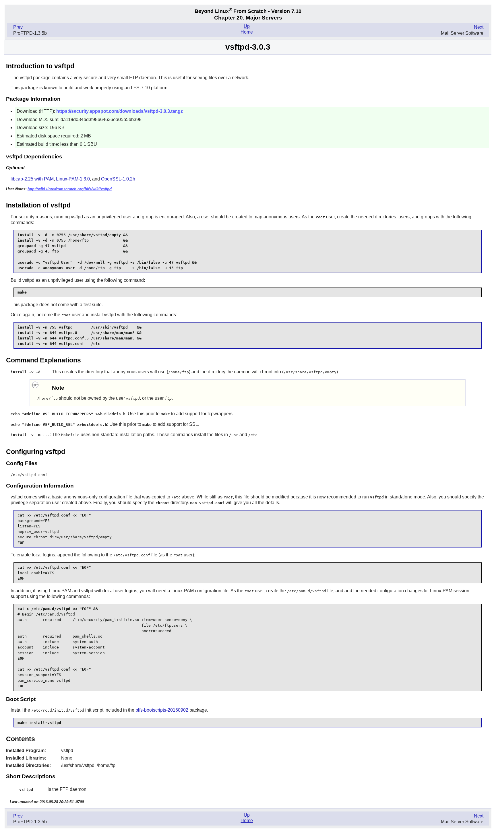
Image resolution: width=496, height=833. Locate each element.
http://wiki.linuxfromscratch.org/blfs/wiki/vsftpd (70, 189)
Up (247, 26)
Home (247, 32)
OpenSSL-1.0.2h (118, 178)
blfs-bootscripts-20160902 (161, 710)
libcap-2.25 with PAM (32, 178)
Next (478, 27)
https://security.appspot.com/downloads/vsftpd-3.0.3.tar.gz (119, 111)
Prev (18, 27)
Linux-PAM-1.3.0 (73, 178)
